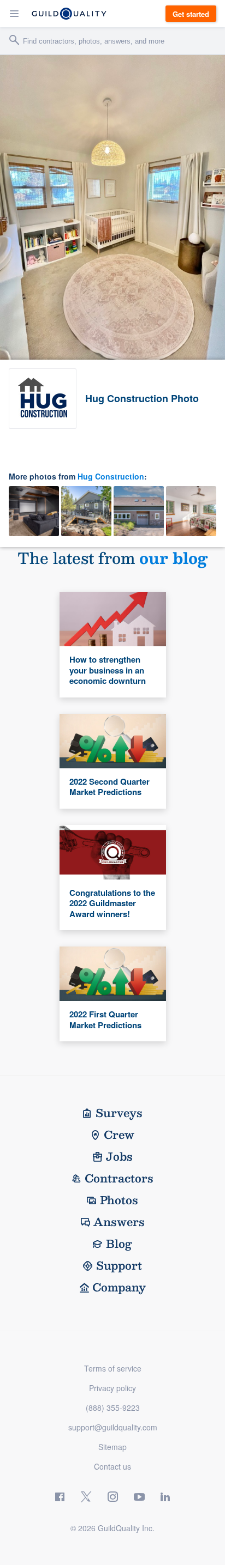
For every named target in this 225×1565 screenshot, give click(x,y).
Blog (119, 1243)
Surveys (119, 1112)
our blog (173, 558)
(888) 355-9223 (113, 1407)
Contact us (112, 1466)
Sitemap (112, 1446)
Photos (119, 1200)
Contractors (119, 1178)
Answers (119, 1221)
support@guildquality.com (112, 1427)
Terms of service (112, 1368)
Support (119, 1265)
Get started (191, 14)
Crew (119, 1134)
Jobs (119, 1156)
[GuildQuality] (69, 14)
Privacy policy (112, 1387)
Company (119, 1287)
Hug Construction (111, 476)
